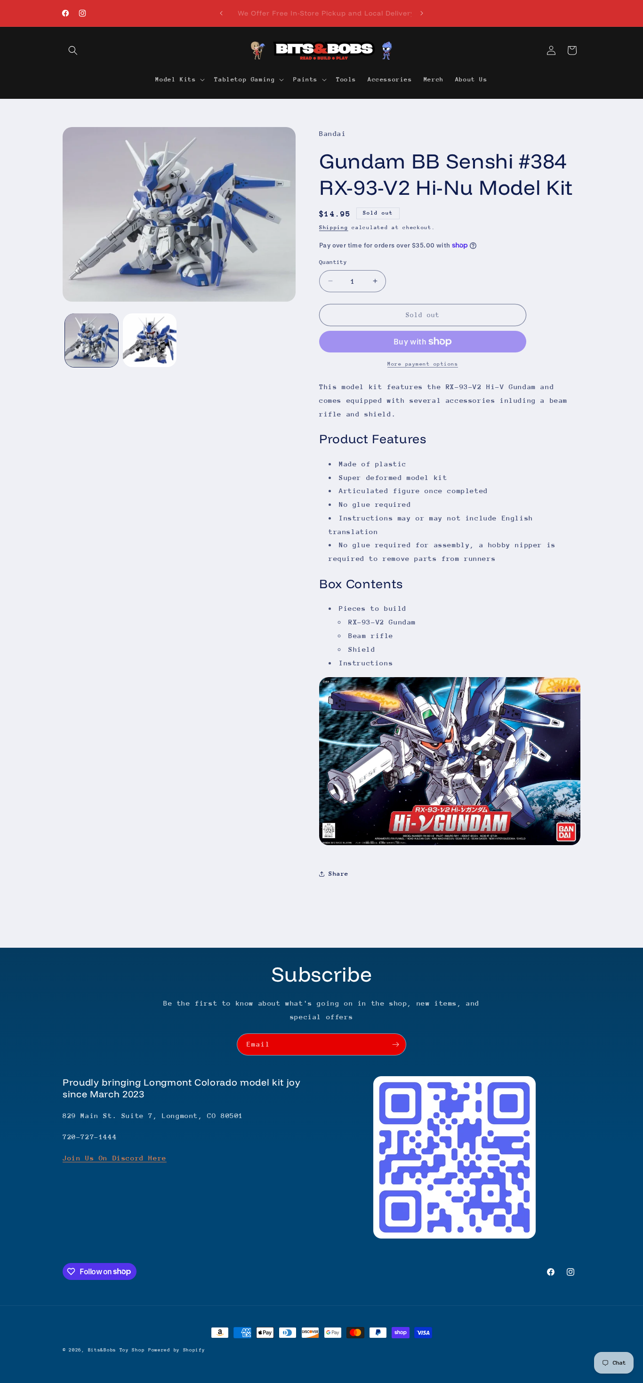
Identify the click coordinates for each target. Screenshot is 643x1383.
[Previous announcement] (221, 13)
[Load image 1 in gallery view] (91, 340)
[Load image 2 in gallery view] (149, 340)
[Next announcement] (421, 13)
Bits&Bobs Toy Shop (116, 1350)
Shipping (333, 227)
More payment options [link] (422, 364)
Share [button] (339, 873)
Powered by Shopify (176, 1350)
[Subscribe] (395, 1044)
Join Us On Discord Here (115, 1158)
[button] (73, 50)
